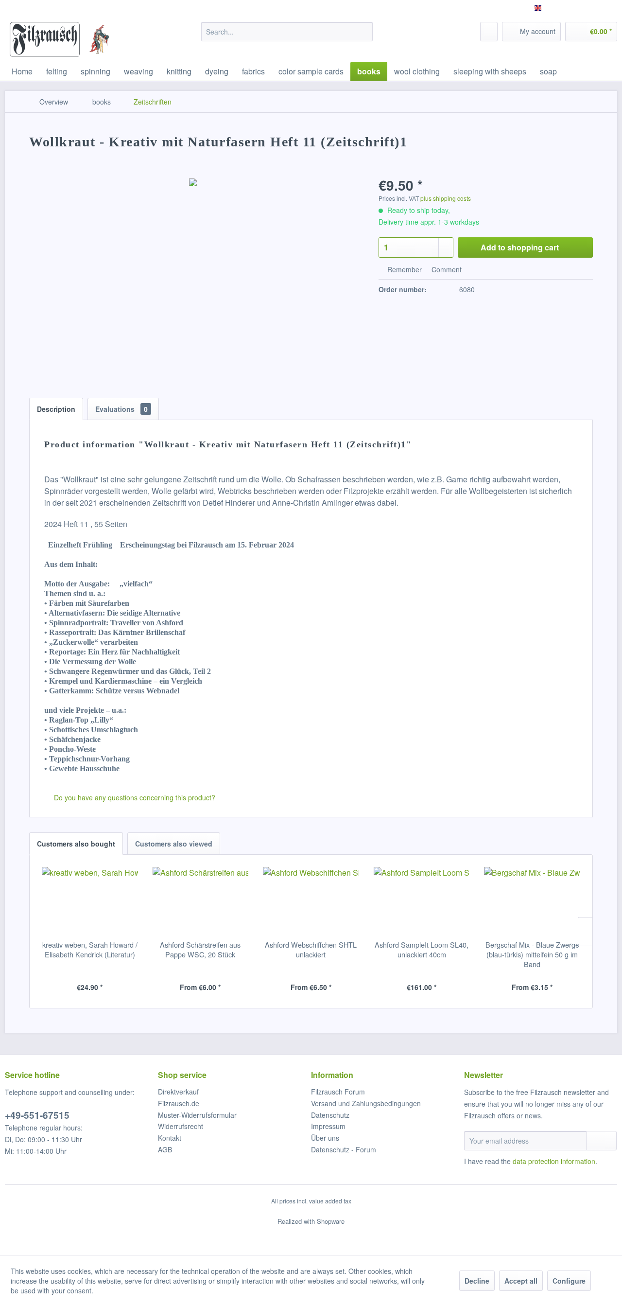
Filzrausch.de (178, 1103)
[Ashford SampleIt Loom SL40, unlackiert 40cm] (422, 901)
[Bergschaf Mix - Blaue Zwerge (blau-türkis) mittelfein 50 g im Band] (532, 901)
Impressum (328, 1126)
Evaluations (121, 409)
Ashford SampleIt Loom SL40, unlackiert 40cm (421, 949)
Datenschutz (330, 1115)
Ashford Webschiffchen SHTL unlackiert (311, 949)
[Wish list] (489, 31)
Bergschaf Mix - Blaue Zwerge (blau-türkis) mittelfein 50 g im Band (532, 954)
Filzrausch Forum (338, 1091)
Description (56, 409)
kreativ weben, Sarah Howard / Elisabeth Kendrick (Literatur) (90, 949)
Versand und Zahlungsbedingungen (366, 1103)
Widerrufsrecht (180, 1126)
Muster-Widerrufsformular (197, 1115)
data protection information (554, 1161)
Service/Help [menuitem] (591, 8)
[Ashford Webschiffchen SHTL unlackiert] (311, 901)
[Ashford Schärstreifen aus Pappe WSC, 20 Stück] (201, 901)
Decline (477, 1281)
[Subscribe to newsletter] (601, 1140)
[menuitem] (287, 31)
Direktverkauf (178, 1091)
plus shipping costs (445, 198)
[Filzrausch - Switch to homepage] (45, 39)
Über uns (325, 1138)
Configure (569, 1281)
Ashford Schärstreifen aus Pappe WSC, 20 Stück (200, 949)
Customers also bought (76, 843)
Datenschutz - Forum (343, 1149)
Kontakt (169, 1138)
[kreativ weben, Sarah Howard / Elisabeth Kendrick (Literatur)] (90, 901)
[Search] (364, 31)
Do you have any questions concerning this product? (133, 797)
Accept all (520, 1281)
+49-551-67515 (37, 1115)
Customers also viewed (173, 843)
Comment (446, 269)
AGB (165, 1149)
